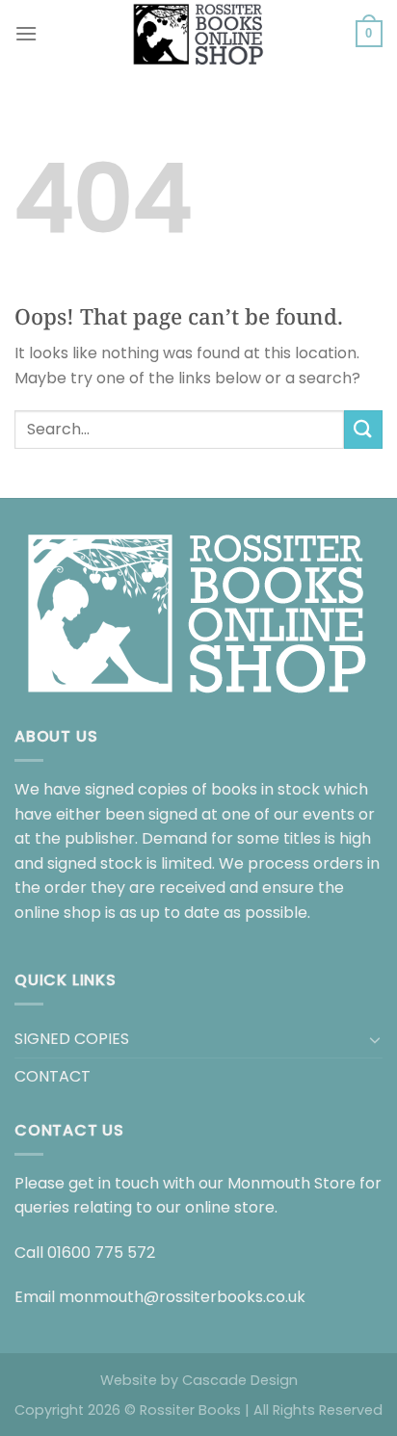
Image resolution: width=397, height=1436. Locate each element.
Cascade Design (240, 1380)
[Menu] (26, 33)
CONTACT (52, 1076)
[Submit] (363, 429)
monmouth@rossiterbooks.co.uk (182, 1297)
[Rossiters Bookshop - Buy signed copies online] (198, 33)
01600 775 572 (101, 1252)
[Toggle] (375, 1039)
